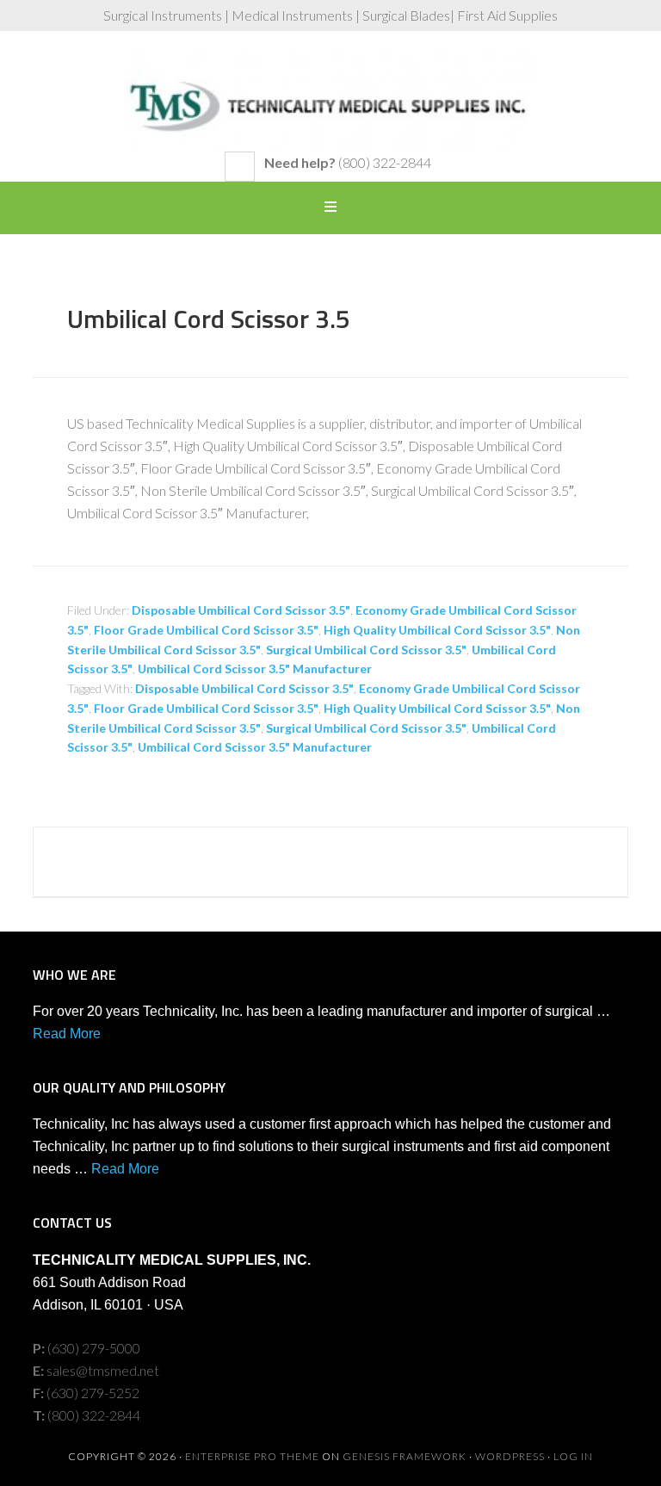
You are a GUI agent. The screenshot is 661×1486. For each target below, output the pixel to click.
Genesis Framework (404, 1456)
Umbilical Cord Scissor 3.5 (208, 318)
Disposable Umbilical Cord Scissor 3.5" (241, 610)
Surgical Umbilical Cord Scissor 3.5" (366, 649)
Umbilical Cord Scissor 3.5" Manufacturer (255, 668)
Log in (573, 1456)
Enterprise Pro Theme (252, 1456)
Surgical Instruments (330, 100)
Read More (67, 1033)
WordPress (510, 1456)
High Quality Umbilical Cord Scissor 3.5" (437, 629)
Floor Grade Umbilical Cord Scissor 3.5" (206, 629)
